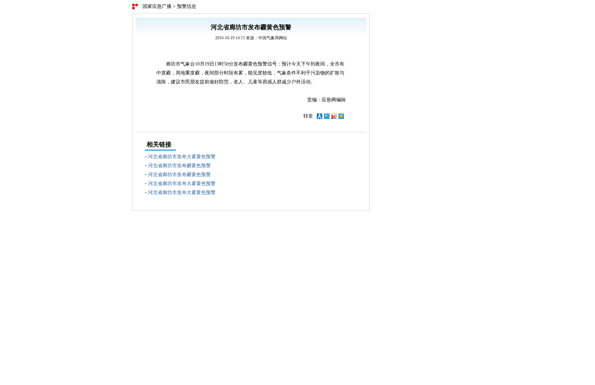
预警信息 (186, 6)
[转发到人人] (319, 117)
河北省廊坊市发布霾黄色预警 (179, 165)
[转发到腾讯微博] (327, 117)
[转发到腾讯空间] (341, 117)
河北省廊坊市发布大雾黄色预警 (182, 156)
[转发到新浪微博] (334, 117)
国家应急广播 (157, 6)
